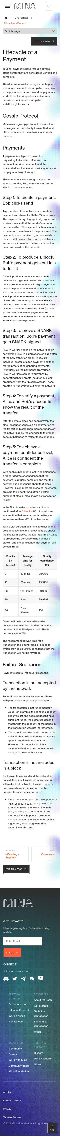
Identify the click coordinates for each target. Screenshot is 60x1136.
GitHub (38, 1064)
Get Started (41, 1005)
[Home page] (6, 17)
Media (38, 1031)
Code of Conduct (12, 1100)
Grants (13, 1054)
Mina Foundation (19, 1071)
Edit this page (42, 41)
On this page (12, 31)
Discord (38, 1053)
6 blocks (27, 511)
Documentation (18, 1004)
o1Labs (7, 1091)
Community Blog (19, 1065)
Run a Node (16, 1021)
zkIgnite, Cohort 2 (19, 1010)
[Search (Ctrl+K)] (49, 6)
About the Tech (43, 1000)
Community (15, 1048)
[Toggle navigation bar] (7, 6)
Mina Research (43, 1058)
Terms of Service (12, 1117)
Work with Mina (18, 1060)
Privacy (7, 1108)
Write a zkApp (17, 1016)
